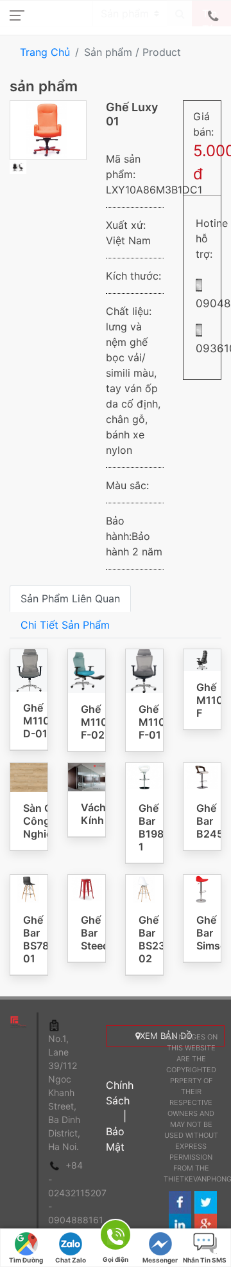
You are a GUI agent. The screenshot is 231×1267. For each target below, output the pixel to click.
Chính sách (119, 1093)
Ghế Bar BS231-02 (157, 939)
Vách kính (93, 814)
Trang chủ (45, 52)
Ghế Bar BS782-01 (41, 939)
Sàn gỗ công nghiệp (40, 821)
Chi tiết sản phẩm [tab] (65, 624)
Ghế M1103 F (213, 700)
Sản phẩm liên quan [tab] (70, 598)
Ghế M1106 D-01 (39, 720)
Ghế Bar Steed (95, 932)
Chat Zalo (70, 1260)
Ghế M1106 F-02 (97, 722)
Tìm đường (26, 1260)
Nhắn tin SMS (205, 1260)
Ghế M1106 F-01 (155, 722)
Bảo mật (115, 1139)
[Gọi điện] (115, 1237)
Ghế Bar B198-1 (153, 827)
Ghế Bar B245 (209, 821)
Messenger (160, 1260)
